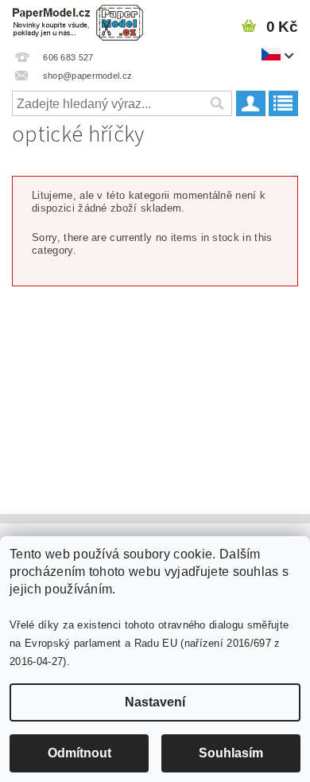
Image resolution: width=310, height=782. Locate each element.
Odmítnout (79, 753)
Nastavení (155, 702)
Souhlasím (231, 753)
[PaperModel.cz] (77, 20)
